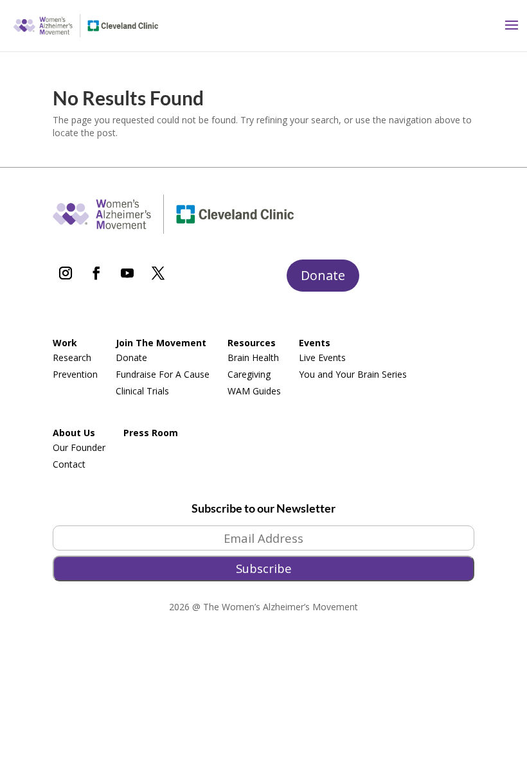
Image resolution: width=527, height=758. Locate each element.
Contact (69, 464)
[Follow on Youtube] (127, 273)
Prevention (75, 374)
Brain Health (253, 357)
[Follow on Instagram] (65, 273)
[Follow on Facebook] (96, 273)
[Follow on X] (158, 273)
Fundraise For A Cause (163, 374)
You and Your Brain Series (353, 374)
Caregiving (249, 374)
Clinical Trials (142, 391)
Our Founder (79, 447)
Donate (323, 275)
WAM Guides (254, 391)
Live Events (322, 357)
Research (72, 357)
